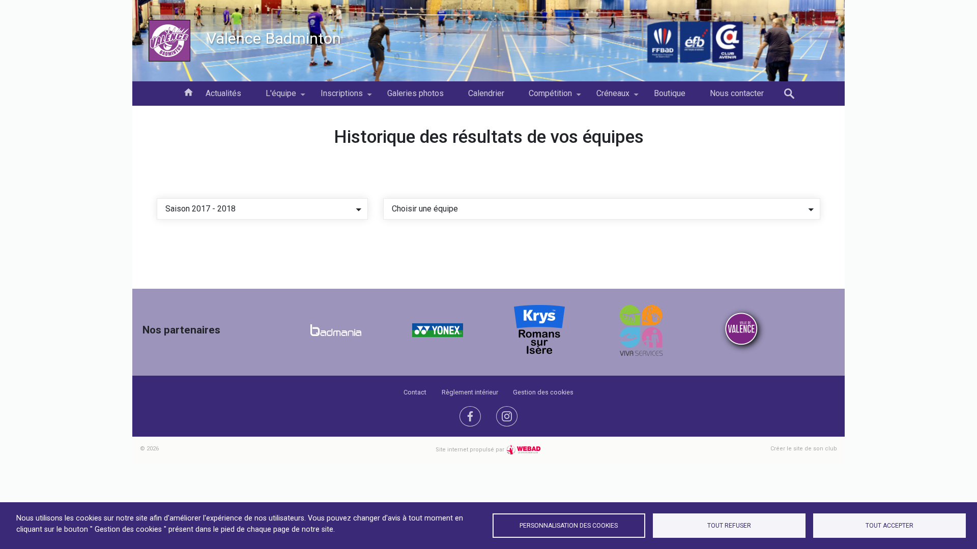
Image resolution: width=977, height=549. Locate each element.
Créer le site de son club (803, 448)
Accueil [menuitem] (188, 91)
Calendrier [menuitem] (486, 93)
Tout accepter (889, 525)
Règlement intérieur (470, 392)
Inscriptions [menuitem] (335, 97)
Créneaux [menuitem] (606, 97)
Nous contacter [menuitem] (737, 93)
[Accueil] (169, 41)
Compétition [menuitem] (544, 97)
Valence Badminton (274, 38)
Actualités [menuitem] (223, 93)
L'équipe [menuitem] (274, 97)
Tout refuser (729, 525)
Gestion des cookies (543, 392)
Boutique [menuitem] (669, 93)
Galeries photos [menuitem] (415, 93)
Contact (415, 392)
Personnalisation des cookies (569, 525)
